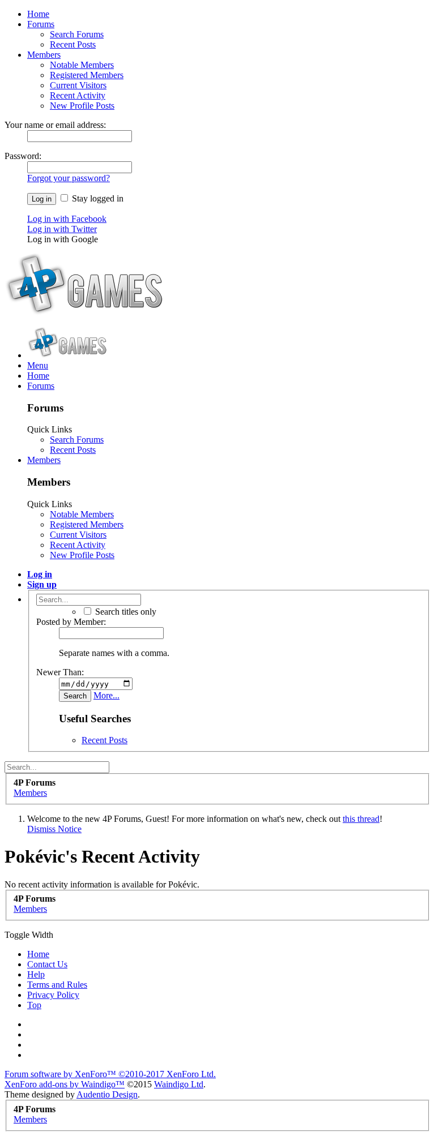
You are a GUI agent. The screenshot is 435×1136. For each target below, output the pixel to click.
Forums (40, 24)
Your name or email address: (55, 125)
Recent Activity (77, 95)
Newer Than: (60, 672)
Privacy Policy (53, 995)
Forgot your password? (68, 178)
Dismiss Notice (54, 829)
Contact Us (47, 964)
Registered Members (86, 75)
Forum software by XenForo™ (110, 1074)
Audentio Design (107, 1094)
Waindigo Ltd (178, 1084)
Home (38, 14)
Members (44, 54)
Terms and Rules (57, 984)
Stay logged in (96, 198)
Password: (23, 156)
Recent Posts (73, 44)
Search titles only (124, 611)
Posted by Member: (71, 622)
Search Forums (77, 34)
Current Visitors (78, 85)
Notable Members (82, 65)
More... (106, 695)
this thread (361, 819)
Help (36, 974)
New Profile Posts (82, 105)
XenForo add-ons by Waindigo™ (65, 1084)
